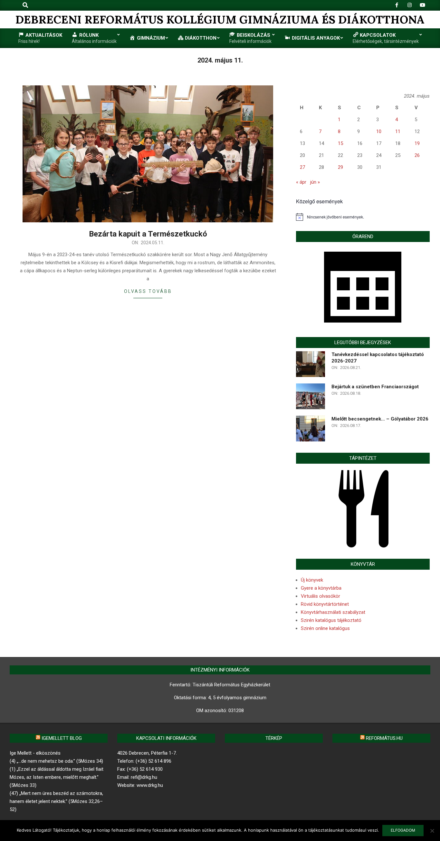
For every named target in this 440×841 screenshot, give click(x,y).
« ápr (301, 182)
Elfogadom (403, 830)
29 (340, 167)
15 (340, 143)
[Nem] (432, 830)
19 (417, 143)
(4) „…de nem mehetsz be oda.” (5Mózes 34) (56, 761)
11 (397, 131)
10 (378, 131)
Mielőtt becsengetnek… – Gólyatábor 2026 (379, 419)
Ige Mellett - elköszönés (35, 753)
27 (302, 167)
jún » (315, 182)
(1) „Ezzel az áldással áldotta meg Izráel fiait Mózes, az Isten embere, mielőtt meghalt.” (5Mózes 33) (56, 777)
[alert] (363, 217)
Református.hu (384, 738)
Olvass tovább (148, 291)
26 (417, 155)
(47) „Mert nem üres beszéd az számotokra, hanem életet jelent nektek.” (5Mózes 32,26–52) (56, 801)
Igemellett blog (62, 738)
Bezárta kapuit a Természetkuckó (148, 233)
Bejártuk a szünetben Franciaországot (375, 387)
